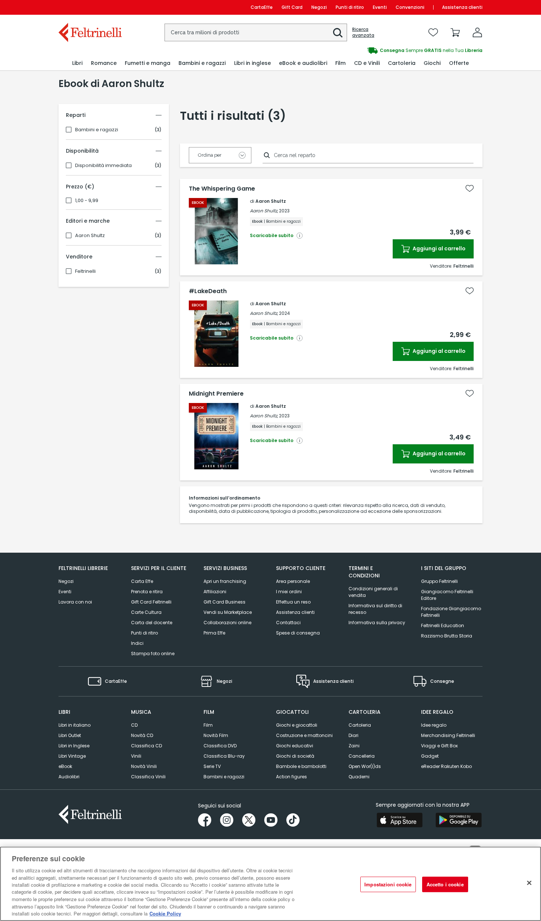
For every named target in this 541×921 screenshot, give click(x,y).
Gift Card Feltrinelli (151, 602)
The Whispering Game (222, 189)
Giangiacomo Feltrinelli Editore (447, 594)
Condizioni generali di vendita (373, 591)
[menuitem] (77, 63)
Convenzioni (410, 7)
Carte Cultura (146, 612)
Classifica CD (146, 746)
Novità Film (216, 735)
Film (208, 725)
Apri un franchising (225, 581)
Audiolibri (69, 777)
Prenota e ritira (147, 591)
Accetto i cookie (445, 884)
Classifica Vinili (148, 777)
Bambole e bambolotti (301, 766)
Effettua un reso (293, 602)
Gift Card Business (224, 602)
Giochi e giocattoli (296, 725)
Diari (353, 735)
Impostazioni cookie (387, 884)
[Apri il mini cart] (455, 32)
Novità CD (142, 735)
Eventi (380, 7)
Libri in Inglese (74, 746)
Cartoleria (360, 725)
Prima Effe (214, 633)
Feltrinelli (85, 271)
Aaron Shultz (90, 236)
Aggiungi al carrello (438, 248)
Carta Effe (142, 581)
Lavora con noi (75, 602)
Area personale (293, 581)
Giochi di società (295, 756)
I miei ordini (289, 591)
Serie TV (212, 766)
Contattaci (288, 622)
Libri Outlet (70, 735)
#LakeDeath (208, 291)
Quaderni (359, 777)
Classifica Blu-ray (224, 756)
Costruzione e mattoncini (304, 735)
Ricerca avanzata (363, 32)
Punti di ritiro (350, 7)
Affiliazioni (215, 591)
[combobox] (256, 32)
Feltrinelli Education (442, 625)
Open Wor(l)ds (365, 766)
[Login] (477, 32)
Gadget (430, 756)
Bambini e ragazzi (96, 130)
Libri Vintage (72, 756)
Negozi (319, 7)
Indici (137, 643)
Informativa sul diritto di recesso (375, 608)
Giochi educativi (294, 746)
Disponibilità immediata (103, 165)
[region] (270, 884)
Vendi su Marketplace (228, 612)
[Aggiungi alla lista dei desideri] (469, 188)
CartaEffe (262, 7)
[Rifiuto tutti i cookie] (529, 883)
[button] (338, 33)
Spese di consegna (298, 633)
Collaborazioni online (227, 622)
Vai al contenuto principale (89, 7)
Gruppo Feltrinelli (439, 581)
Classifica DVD (220, 746)
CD (134, 725)
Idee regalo (433, 725)
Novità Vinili (144, 766)
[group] (376, 50)
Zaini (354, 746)
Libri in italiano (75, 725)
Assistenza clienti (462, 7)
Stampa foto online (152, 653)
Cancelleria (362, 756)
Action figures (291, 777)
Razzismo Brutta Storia (446, 636)
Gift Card (292, 7)
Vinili (136, 756)
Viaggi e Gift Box (439, 746)
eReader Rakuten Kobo (446, 766)
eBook (65, 766)
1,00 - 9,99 (86, 201)
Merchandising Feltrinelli (448, 735)
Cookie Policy (165, 913)
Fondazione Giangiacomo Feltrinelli (451, 611)
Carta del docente (151, 622)
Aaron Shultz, (264, 211)
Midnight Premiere (216, 394)
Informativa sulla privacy (377, 622)
